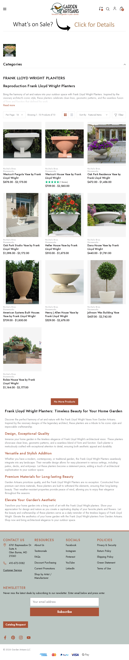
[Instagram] (21, 638)
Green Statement (106, 562)
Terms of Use (104, 568)
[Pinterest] (13, 638)
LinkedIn (70, 568)
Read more (9, 105)
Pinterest (70, 557)
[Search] (108, 9)
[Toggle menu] (5, 9)
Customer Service (12, 570)
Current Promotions (44, 568)
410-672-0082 (17, 563)
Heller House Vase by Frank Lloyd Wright (61, 247)
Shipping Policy (105, 557)
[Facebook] (5, 638)
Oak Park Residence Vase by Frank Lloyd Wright (104, 176)
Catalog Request (16, 624)
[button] (64, 24)
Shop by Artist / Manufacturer (42, 576)
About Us (39, 545)
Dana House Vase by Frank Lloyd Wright (103, 247)
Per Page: (10, 114)
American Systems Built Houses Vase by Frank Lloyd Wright (21, 314)
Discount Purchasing (45, 562)
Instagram (71, 551)
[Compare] (101, 9)
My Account (115, 9)
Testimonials (40, 551)
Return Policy (104, 551)
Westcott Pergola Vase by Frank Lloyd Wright (22, 176)
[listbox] (97, 115)
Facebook (71, 545)
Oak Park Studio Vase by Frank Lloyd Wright (21, 247)
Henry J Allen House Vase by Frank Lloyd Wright (62, 314)
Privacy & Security (106, 545)
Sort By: (83, 114)
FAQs (37, 557)
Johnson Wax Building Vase (103, 312)
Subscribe (64, 612)
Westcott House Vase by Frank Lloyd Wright (63, 176)
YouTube (70, 562)
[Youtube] (29, 638)
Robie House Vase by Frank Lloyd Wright (19, 381)
